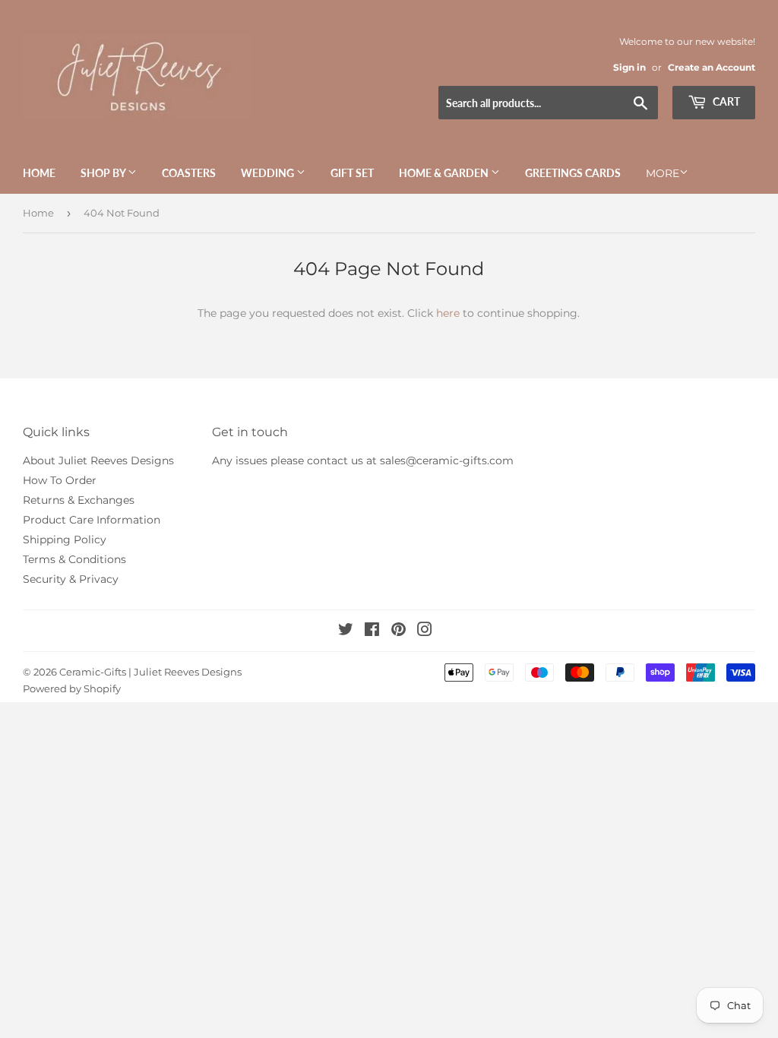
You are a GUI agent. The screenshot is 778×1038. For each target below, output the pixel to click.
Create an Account (711, 67)
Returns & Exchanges (78, 500)
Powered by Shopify (72, 688)
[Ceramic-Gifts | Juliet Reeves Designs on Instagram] (424, 631)
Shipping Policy (64, 539)
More (662, 173)
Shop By (104, 172)
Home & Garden (445, 172)
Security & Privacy (71, 579)
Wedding (268, 172)
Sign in (629, 67)
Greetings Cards (573, 172)
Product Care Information (91, 520)
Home (39, 172)
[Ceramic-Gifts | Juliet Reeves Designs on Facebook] (372, 631)
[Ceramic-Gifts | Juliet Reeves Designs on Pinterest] (398, 631)
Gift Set (352, 172)
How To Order (59, 480)
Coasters (189, 172)
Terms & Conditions (74, 559)
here (448, 313)
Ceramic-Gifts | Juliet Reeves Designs (150, 672)
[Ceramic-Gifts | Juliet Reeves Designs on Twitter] (345, 631)
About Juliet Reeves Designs (98, 460)
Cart (725, 101)
